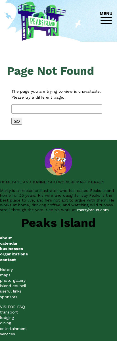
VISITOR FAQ (12, 306)
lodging (7, 317)
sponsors (8, 297)
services (7, 334)
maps (5, 275)
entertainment (13, 328)
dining (5, 323)
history (6, 269)
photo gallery (13, 280)
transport (9, 312)
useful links (10, 291)
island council (13, 285)
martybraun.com (93, 209)
